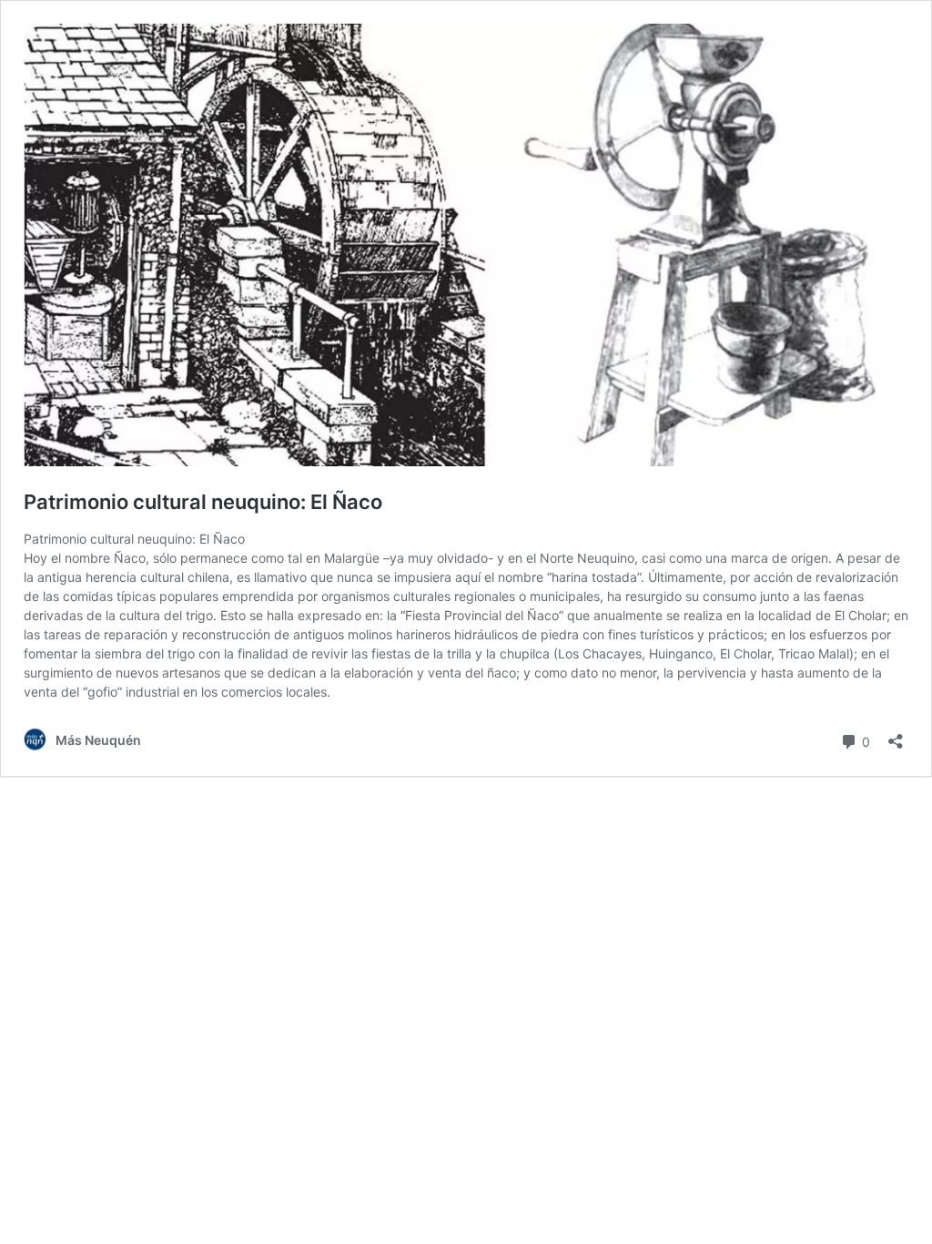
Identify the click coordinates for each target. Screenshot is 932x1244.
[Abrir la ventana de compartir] (895, 735)
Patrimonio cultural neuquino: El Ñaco (203, 502)
